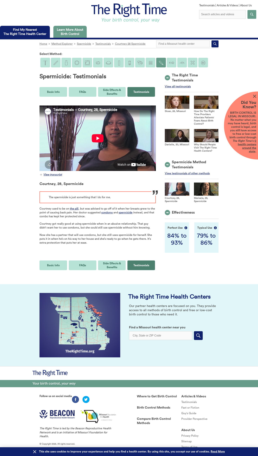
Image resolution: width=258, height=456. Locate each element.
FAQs (82, 92)
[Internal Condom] (129, 62)
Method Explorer (62, 43)
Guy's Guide (188, 413)
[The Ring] (77, 62)
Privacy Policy (190, 435)
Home (43, 43)
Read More (218, 451)
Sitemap (186, 441)
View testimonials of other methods (187, 173)
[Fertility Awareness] (150, 62)
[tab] (25, 32)
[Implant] (56, 62)
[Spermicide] (161, 62)
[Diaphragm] (108, 62)
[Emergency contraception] (203, 62)
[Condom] (119, 62)
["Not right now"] (192, 62)
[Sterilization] (182, 62)
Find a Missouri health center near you (157, 327)
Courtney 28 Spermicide (130, 43)
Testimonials (207, 5)
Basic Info (53, 92)
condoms (107, 212)
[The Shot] (66, 62)
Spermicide (84, 43)
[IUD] (45, 62)
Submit (251, 14)
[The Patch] (87, 62)
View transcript (53, 174)
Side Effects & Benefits (112, 92)
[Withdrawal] (171, 62)
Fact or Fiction (190, 407)
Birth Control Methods (153, 407)
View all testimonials (178, 86)
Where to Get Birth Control (157, 396)
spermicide (126, 212)
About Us (246, 5)
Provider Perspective (194, 419)
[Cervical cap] (140, 62)
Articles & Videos (227, 5)
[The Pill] (98, 62)
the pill (74, 208)
